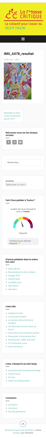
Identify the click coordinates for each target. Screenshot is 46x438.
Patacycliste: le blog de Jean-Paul (22, 336)
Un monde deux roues (17, 343)
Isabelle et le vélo (15, 313)
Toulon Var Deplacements (19, 380)
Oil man (11, 377)
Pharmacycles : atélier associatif (21, 339)
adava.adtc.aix (14, 268)
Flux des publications (17, 411)
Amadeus (17, 433)
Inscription (12, 404)
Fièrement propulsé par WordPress (19, 430)
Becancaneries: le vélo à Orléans (21, 272)
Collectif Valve (14, 279)
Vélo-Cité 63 (13, 286)
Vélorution (12, 289)
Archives (10, 181)
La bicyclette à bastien (17, 316)
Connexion (12, 408)
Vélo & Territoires (15, 346)
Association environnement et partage (24, 370)
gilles (17, 59)
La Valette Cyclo (14, 282)
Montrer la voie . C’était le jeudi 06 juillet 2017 (12, 116)
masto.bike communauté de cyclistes (23, 333)
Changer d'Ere (14, 275)
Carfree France (14, 374)
